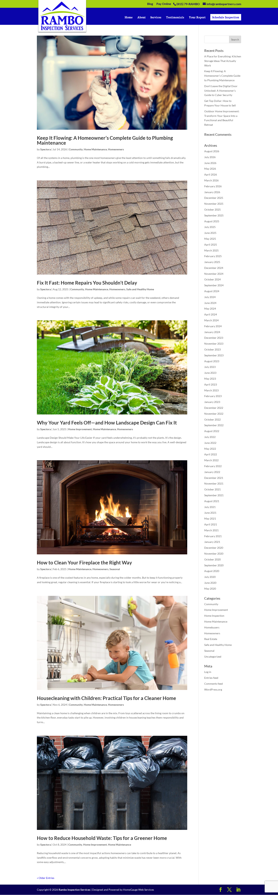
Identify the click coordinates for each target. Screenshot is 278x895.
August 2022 (211, 431)
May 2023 (210, 378)
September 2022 (214, 425)
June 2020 (210, 582)
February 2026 (213, 186)
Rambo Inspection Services (74, 889)
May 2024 (210, 308)
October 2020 (212, 559)
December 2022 (213, 407)
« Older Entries (45, 877)
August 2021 (211, 501)
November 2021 (213, 483)
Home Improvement (80, 429)
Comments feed (213, 683)
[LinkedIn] (238, 889)
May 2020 (210, 588)
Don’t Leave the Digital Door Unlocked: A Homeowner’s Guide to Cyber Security (221, 90)
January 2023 (212, 401)
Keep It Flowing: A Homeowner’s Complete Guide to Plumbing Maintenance (105, 140)
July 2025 (210, 227)
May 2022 (210, 448)
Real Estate (210, 639)
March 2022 (211, 460)
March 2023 (211, 390)
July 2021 (210, 507)
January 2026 (212, 192)
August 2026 (211, 151)
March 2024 (211, 320)
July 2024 (210, 297)
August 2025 (211, 221)
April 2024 (210, 314)
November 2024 (213, 273)
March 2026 (211, 180)
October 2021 (212, 489)
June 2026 (210, 163)
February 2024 (213, 326)
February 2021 (213, 536)
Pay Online (163, 3)
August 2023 (211, 361)
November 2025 (213, 203)
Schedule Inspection (225, 17)
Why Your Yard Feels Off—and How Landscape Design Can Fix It (107, 423)
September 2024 (214, 285)
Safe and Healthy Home (140, 289)
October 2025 (212, 209)
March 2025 (211, 250)
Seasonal (114, 569)
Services (155, 17)
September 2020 (214, 565)
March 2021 (211, 530)
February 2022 (213, 466)
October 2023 (212, 349)
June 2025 (210, 232)
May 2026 (210, 168)
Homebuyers (211, 627)
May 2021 (210, 518)
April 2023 (210, 384)
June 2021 (210, 512)
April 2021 (210, 524)
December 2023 (213, 337)
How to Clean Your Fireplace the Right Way (84, 562)
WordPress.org (213, 689)
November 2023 (213, 343)
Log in (207, 671)
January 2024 (212, 332)
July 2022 (210, 437)
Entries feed (211, 677)
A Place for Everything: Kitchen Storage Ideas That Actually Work (222, 61)
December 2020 (213, 547)
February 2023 (213, 396)
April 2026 (210, 174)
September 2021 (214, 495)
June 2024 (210, 302)
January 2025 (212, 262)
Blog (150, 3)
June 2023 (210, 372)
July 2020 (210, 576)
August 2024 (211, 291)
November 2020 (213, 553)
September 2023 (214, 355)
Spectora (45, 149)
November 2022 (213, 413)
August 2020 (211, 571)
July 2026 (210, 157)
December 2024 (213, 267)
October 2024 (212, 279)
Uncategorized (212, 656)
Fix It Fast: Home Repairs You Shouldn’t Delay (87, 283)
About (141, 17)
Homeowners (116, 149)
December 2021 (213, 477)
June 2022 (210, 442)
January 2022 (212, 472)
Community (76, 149)
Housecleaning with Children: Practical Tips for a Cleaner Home (106, 698)
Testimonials (175, 17)
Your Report (197, 17)
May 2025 (210, 238)
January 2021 (212, 541)
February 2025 (213, 256)
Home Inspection (214, 615)
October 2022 (212, 419)
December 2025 (213, 197)
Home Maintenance (95, 149)
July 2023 (210, 366)
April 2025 (210, 244)
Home (129, 17)
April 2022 (210, 454)
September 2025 (214, 215)
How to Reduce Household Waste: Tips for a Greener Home (102, 838)
